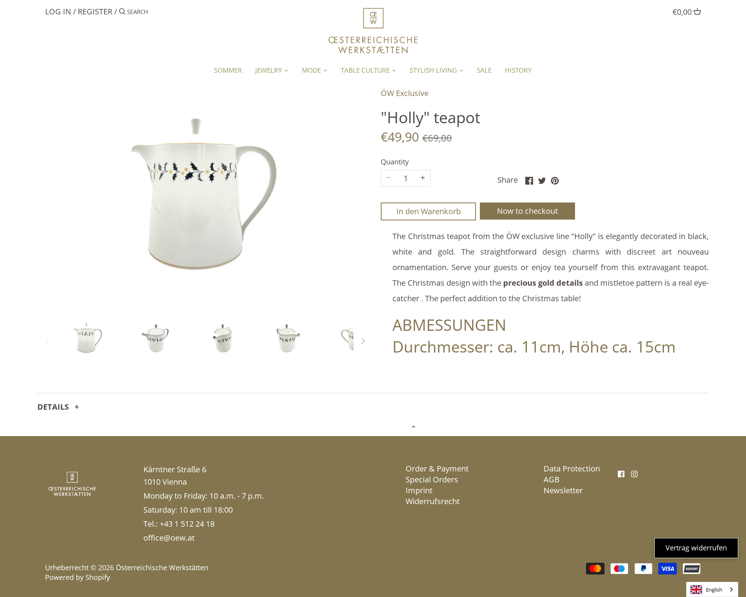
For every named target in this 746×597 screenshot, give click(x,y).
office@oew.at (169, 537)
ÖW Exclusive (405, 93)
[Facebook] (621, 473)
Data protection (572, 468)
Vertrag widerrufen (696, 547)
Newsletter (563, 490)
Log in (58, 11)
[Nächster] (362, 340)
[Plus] (422, 178)
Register (95, 11)
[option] (88, 338)
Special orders (432, 479)
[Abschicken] (122, 13)
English (714, 589)
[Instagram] (634, 473)
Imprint (419, 490)
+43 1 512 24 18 (187, 523)
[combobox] (712, 589)
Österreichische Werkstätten (162, 567)
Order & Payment (437, 468)
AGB (552, 479)
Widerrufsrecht (433, 501)
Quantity (395, 162)
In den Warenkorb (428, 211)
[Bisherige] (47, 340)
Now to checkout (527, 211)
